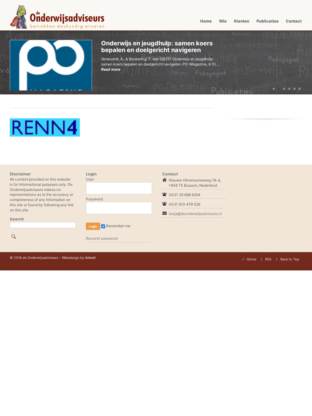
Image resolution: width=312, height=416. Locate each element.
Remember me (117, 226)
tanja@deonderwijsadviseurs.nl (195, 213)
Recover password (102, 238)
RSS (268, 259)
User (90, 179)
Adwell (90, 258)
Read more (110, 69)
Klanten (241, 21)
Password (94, 199)
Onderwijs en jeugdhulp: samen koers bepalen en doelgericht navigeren (157, 47)
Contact (294, 21)
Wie (223, 21)
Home (206, 21)
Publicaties (267, 21)
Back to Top (289, 259)
